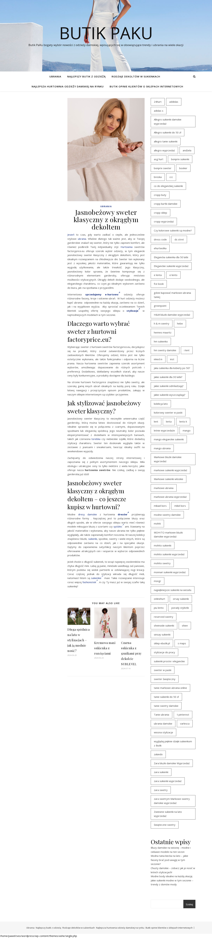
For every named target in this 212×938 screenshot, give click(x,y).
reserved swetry (163, 616)
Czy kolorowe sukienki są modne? (173, 230)
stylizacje (132, 310)
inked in (158, 359)
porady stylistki (180, 607)
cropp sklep (160, 212)
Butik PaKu (106, 32)
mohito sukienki (162, 545)
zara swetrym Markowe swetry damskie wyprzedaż (172, 801)
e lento (173, 275)
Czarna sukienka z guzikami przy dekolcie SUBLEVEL (131, 653)
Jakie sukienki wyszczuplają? (169, 394)
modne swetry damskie (167, 514)
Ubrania (55, 76)
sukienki (92, 538)
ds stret (179, 239)
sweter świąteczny (164, 679)
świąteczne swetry (164, 824)
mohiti (157, 523)
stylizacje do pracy (164, 652)
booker (183, 168)
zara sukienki (161, 772)
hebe (180, 323)
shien (185, 625)
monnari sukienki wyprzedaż (170, 572)
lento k (183, 421)
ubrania (82, 238)
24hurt (157, 101)
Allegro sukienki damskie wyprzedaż (167, 121)
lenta (169, 421)
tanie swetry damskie (166, 705)
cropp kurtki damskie (165, 203)
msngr (157, 581)
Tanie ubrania (161, 714)
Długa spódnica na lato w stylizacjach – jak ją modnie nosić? (78, 640)
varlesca (184, 723)
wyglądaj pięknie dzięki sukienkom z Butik (173, 743)
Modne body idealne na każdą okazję (171, 876)
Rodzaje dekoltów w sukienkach (136, 76)
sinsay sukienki (162, 634)
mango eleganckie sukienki (169, 439)
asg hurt (158, 159)
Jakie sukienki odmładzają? (169, 386)
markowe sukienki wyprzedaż (170, 470)
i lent (186, 350)
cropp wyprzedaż (164, 221)
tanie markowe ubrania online (170, 687)
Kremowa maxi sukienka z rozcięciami (104, 648)
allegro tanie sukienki (165, 141)
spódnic (117, 526)
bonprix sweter (162, 168)
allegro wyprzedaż (164, 150)
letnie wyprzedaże (164, 430)
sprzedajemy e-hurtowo (101, 294)
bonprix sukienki (180, 159)
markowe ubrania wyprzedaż (170, 496)
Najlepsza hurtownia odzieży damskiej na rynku (68, 86)
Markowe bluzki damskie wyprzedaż (168, 459)
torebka (95, 439)
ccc (171, 177)
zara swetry (161, 790)
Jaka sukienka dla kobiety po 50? (172, 368)
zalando (158, 754)
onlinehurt (159, 598)
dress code (160, 239)
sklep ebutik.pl (162, 643)
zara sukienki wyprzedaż (168, 781)
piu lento (159, 607)
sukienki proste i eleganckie (169, 661)
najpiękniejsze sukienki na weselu (172, 590)
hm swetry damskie (165, 350)
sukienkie (96, 578)
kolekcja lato (161, 403)
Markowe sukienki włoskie (168, 479)
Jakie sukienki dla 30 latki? (168, 377)
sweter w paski (162, 670)
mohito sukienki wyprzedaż (169, 554)
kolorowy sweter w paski (168, 412)
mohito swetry (162, 563)
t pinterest (183, 714)
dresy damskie (87, 514)
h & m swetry (161, 323)
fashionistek (89, 582)
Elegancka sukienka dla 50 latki (171, 257)
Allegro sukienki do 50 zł (167, 132)
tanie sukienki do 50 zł (166, 696)
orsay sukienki (181, 598)
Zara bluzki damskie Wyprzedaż (172, 763)
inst (172, 359)
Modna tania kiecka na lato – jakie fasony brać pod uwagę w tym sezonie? (169, 860)
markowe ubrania (163, 488)
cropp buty (160, 195)
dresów (122, 514)
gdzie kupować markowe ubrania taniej (172, 295)
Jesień (70, 234)
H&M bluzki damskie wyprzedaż (172, 314)
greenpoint (160, 305)
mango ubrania (162, 448)
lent (156, 421)
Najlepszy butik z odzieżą (86, 76)
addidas (173, 101)
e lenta (158, 275)
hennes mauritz (162, 332)
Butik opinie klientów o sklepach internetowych (146, 86)
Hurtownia (126, 247)
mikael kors (160, 505)
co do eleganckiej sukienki (168, 186)
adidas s (158, 110)
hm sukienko (161, 341)
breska (158, 177)
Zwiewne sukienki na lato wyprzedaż (168, 814)
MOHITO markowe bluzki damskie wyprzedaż (168, 534)
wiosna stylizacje (163, 732)
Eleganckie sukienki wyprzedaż (171, 266)
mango (186, 430)
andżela (187, 150)
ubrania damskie (163, 723)
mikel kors (180, 505)
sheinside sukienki (164, 625)
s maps (182, 643)
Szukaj (189, 904)
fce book (159, 283)
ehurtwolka (160, 248)
